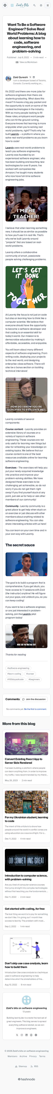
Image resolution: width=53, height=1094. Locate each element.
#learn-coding (14, 674)
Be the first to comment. (35, 709)
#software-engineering (18, 668)
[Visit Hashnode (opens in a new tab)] (26, 1079)
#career (30, 674)
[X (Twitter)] (30, 77)
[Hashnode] (35, 1035)
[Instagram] (21, 1035)
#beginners (34, 679)
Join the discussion (36, 699)
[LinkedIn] (34, 77)
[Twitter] (17, 1035)
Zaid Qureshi (20, 77)
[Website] (31, 1035)
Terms (42, 1056)
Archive (23, 1056)
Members (12, 1056)
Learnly (15, 134)
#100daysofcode (15, 679)
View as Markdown (28, 62)
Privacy (33, 1056)
